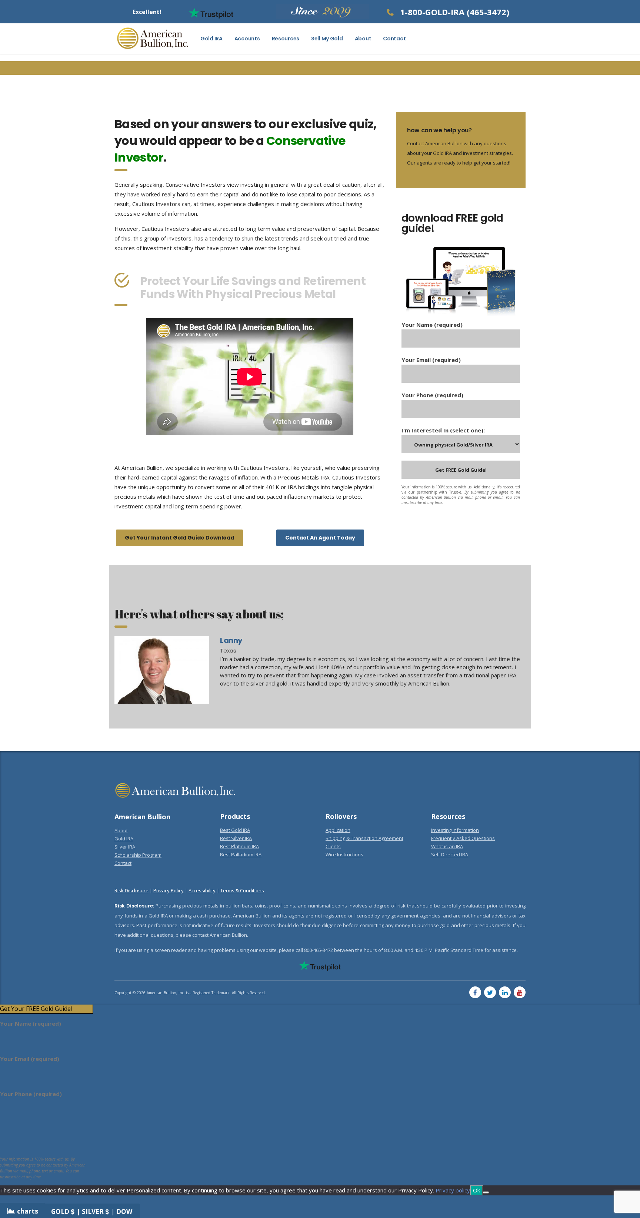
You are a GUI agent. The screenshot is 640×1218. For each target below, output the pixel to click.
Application (338, 830)
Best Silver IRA (236, 838)
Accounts (247, 38)
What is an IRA (447, 846)
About (363, 38)
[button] (46, 1009)
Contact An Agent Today (320, 537)
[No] (486, 1192)
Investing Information (455, 830)
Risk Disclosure (131, 890)
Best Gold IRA (235, 830)
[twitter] (490, 992)
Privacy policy (453, 1190)
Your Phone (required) (432, 395)
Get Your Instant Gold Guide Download (179, 537)
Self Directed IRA (449, 854)
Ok (476, 1190)
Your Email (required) (431, 360)
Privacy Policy (168, 890)
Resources (285, 38)
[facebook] (475, 992)
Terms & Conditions (242, 890)
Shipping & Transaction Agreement (364, 838)
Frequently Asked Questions (463, 838)
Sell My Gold (327, 38)
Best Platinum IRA (239, 846)
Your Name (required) (432, 324)
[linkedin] (505, 992)
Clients (333, 846)
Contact (394, 38)
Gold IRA (211, 38)
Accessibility (202, 890)
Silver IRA (124, 846)
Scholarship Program (137, 855)
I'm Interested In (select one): (443, 430)
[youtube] (520, 992)
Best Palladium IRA (240, 854)
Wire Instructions (344, 854)
